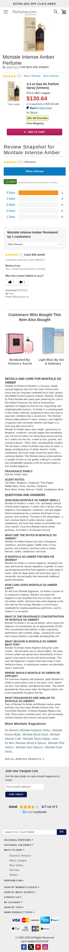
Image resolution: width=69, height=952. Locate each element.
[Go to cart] (63, 11)
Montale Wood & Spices (31, 742)
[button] (6, 12)
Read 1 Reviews (32, 76)
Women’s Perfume (20, 855)
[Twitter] (31, 947)
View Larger (14, 104)
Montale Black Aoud (35, 734)
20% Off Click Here (37, 118)
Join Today (16, 794)
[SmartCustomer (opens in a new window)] (34, 812)
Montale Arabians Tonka (35, 730)
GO (62, 831)
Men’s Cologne (18, 860)
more (55, 738)
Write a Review (51, 76)
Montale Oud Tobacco (29, 747)
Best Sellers (16, 865)
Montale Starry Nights (36, 738)
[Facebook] (24, 947)
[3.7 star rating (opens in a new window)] (29, 806)
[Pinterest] (38, 947)
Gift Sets (14, 870)
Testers (13, 874)
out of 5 (50, 806)
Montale (13, 67)
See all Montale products (23, 759)
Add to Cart (36, 132)
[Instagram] (45, 947)
